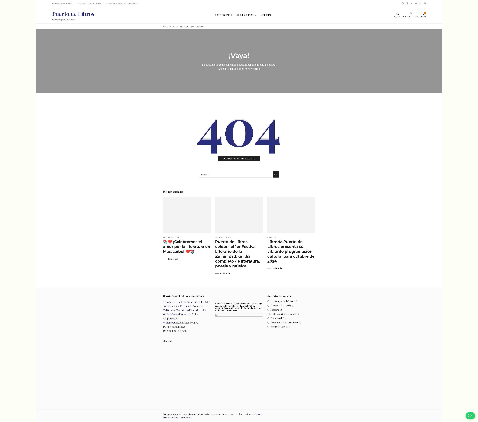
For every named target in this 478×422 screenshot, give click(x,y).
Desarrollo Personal (279, 305)
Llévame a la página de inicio (239, 158)
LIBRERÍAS (266, 15)
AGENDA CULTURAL (246, 15)
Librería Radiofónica (62, 3)
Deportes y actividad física (282, 301)
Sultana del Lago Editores (89, 3)
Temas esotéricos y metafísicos (284, 322)
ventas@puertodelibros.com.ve (180, 322)
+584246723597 (171, 318)
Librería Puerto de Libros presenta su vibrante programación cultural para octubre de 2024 (291, 251)
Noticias (271, 238)
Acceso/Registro (411, 16)
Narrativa (274, 309)
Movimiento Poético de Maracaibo (122, 3)
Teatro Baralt (276, 318)
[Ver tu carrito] (423, 14)
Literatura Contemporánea (284, 314)
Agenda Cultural (171, 238)
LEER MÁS (173, 259)
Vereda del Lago (277, 326)
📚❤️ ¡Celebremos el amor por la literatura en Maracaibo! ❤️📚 (186, 246)
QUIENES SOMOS (223, 15)
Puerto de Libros (73, 13)
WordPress (186, 417)
